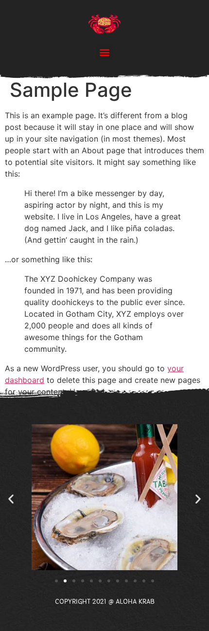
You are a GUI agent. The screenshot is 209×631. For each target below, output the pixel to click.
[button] (105, 52)
